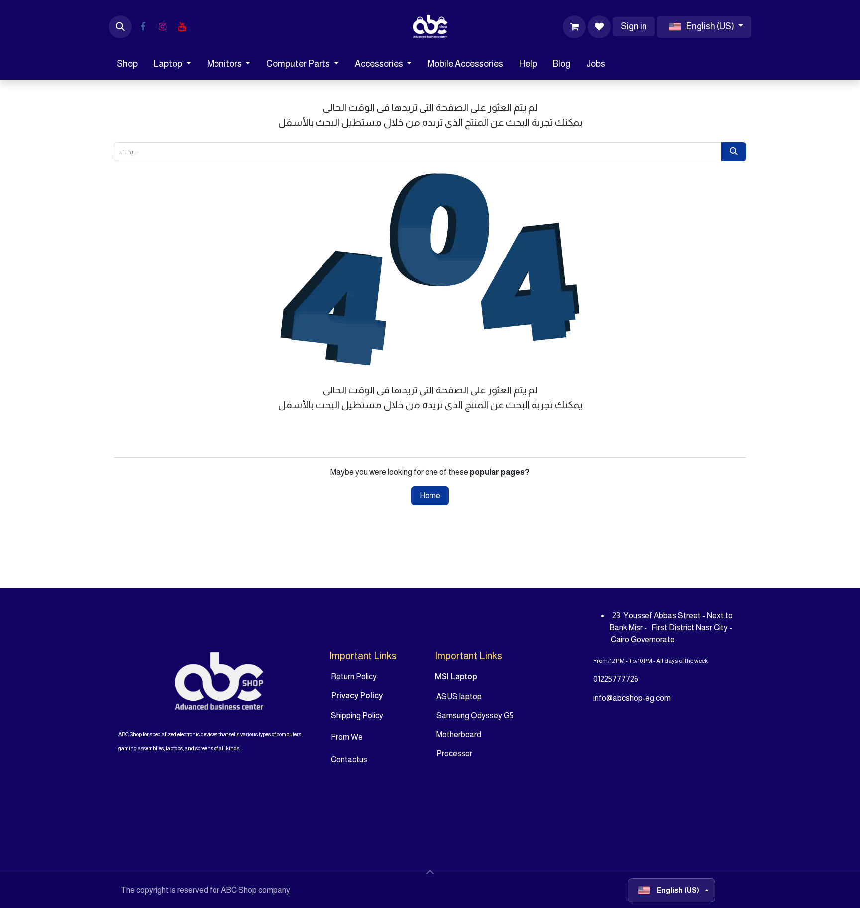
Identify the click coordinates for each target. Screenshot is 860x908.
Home (430, 495)
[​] (143, 27)
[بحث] (733, 151)
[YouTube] (182, 27)
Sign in (634, 26)
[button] (120, 26)
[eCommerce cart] (574, 26)
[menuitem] (127, 64)
